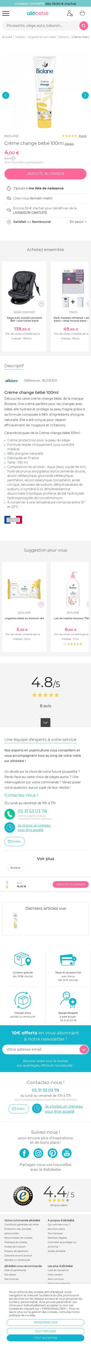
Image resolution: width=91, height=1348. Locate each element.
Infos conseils (55, 1274)
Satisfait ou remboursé (17, 1260)
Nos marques (55, 1233)
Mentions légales (57, 1237)
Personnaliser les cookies (18, 1237)
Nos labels (10, 1274)
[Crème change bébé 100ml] (16, 920)
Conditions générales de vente (21, 1224)
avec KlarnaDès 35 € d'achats (68, 976)
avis (83, 136)
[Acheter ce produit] (41, 304)
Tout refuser (45, 1331)
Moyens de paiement (16, 1251)
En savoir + (78, 222)
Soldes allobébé (56, 1251)
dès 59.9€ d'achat (23, 974)
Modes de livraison (14, 1246)
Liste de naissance (58, 1270)
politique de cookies (22, 1315)
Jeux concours (56, 1279)
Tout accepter (45, 1338)
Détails (69, 143)
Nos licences (11, 1279)
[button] (5, 95)
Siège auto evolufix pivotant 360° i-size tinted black (24, 319)
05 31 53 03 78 (68, 1020)
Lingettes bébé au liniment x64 (24, 618)
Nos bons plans (56, 1229)
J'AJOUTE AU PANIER (70, 884)
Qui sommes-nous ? (59, 1224)
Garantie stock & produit (18, 1255)
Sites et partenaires (15, 1270)
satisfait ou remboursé (22, 1015)
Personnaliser (45, 1322)
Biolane (11, 136)
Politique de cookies (15, 1242)
